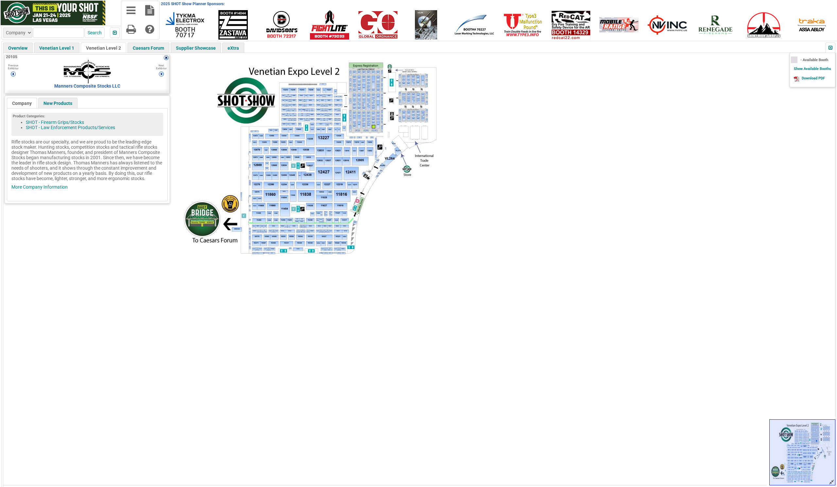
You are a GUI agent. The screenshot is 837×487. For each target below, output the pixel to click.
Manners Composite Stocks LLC (87, 86)
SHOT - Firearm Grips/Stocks (55, 122)
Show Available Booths (812, 69)
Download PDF (813, 78)
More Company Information (39, 187)
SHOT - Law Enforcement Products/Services (70, 127)
